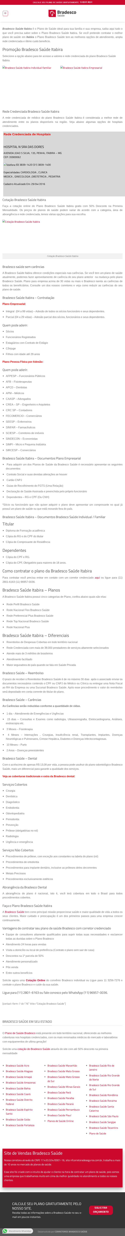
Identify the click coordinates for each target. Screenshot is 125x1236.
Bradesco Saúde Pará (59, 1092)
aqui (97, 577)
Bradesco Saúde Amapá (19, 1077)
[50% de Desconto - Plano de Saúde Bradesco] (62, 13)
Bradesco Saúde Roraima (103, 1101)
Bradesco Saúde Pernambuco (64, 1110)
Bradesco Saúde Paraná (61, 1104)
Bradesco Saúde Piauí (59, 1115)
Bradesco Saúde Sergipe (102, 1122)
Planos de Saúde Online (61, 1121)
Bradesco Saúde (14, 912)
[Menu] (5, 13)
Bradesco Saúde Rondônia (103, 1095)
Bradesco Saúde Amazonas (20, 1082)
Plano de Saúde (97, 1133)
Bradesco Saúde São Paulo (103, 1116)
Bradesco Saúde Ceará (18, 1094)
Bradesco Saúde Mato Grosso (64, 1071)
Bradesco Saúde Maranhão (62, 1065)
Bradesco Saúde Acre (17, 1065)
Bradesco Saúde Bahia (18, 1088)
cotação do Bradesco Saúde (33, 1049)
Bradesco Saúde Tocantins (103, 1128)
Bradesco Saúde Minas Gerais (64, 1087)
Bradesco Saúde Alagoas (19, 1071)
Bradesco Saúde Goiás (18, 1119)
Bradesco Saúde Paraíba (61, 1098)
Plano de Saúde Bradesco (20, 1033)
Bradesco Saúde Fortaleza (20, 1125)
